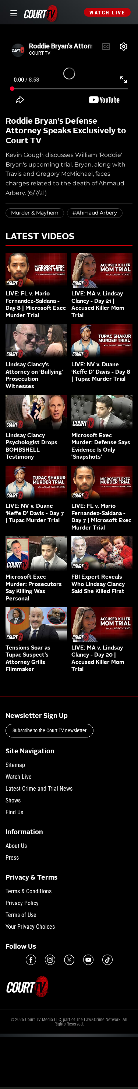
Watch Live (107, 13)
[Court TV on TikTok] (107, 960)
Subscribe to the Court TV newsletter (49, 730)
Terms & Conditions (29, 891)
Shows (13, 800)
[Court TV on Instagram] (50, 960)
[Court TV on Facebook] (31, 960)
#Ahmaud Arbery (94, 213)
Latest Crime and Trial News (39, 788)
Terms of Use (21, 914)
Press (12, 857)
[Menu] (12, 12)
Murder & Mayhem (35, 213)
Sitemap (15, 764)
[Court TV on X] (69, 960)
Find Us (14, 812)
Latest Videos (40, 237)
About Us (16, 845)
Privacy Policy (22, 903)
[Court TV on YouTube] (88, 960)
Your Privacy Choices (30, 926)
